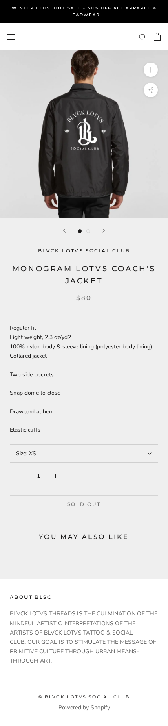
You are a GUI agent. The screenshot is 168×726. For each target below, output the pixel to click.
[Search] (142, 36)
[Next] (103, 231)
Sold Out (84, 504)
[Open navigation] (11, 37)
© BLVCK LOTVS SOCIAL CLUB (84, 697)
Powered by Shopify (84, 707)
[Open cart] (157, 37)
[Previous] (64, 231)
